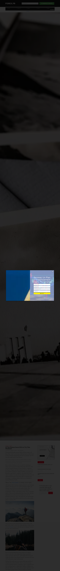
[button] (52, 271)
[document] (30, 285)
